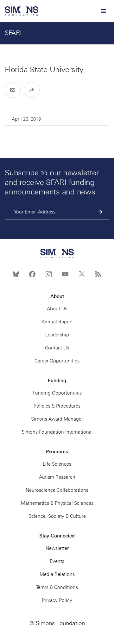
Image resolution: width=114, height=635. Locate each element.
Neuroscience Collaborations (57, 490)
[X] (82, 274)
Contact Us (57, 348)
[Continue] (100, 212)
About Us (57, 309)
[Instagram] (49, 274)
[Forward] (32, 90)
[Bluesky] (16, 274)
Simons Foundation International (57, 432)
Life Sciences (57, 464)
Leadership (57, 335)
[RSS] (98, 274)
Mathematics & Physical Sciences (57, 503)
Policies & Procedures (57, 406)
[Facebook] (32, 274)
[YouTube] (65, 274)
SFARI (13, 33)
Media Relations (57, 574)
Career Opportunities (57, 361)
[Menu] (103, 11)
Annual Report (57, 322)
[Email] (13, 90)
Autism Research (57, 477)
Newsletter (57, 548)
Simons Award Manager (57, 419)
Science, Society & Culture (57, 516)
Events (57, 561)
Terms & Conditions (57, 587)
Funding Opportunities (57, 393)
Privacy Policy (57, 600)
